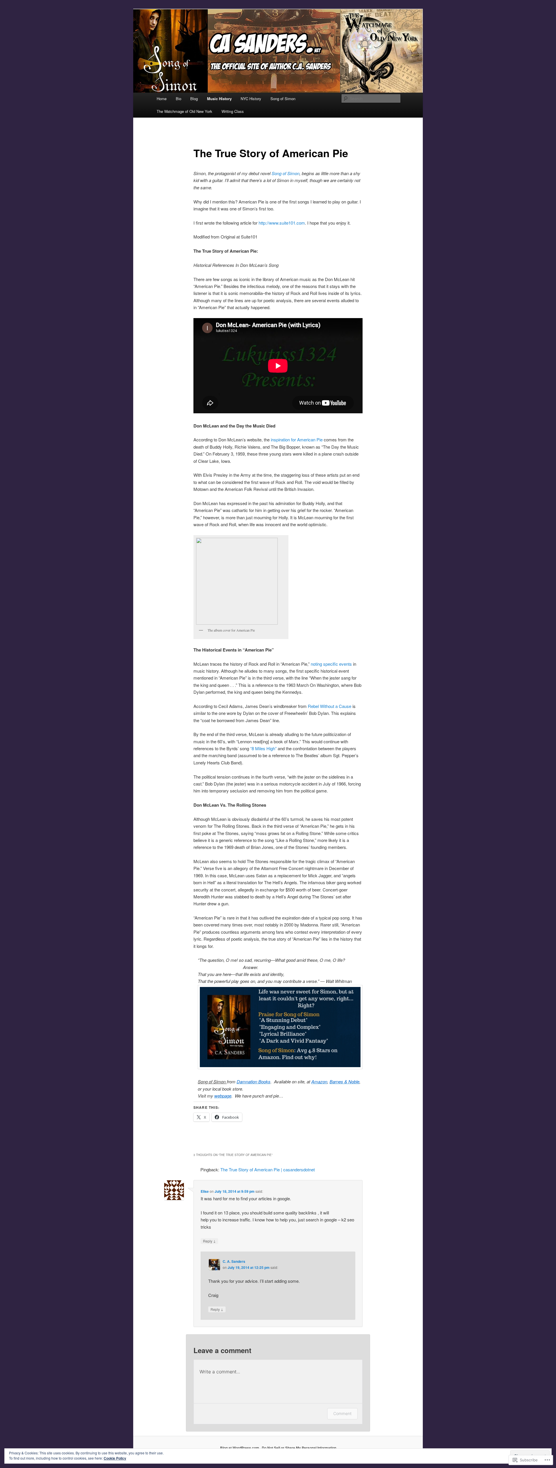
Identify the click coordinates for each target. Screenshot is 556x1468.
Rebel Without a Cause (329, 706)
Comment (342, 1413)
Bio (178, 98)
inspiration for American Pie (297, 439)
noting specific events (332, 664)
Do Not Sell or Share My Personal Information (299, 1447)
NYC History (251, 98)
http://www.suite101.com (282, 223)
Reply (209, 1240)
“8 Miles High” (263, 748)
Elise (205, 1191)
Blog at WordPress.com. (240, 1447)
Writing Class (233, 111)
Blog (194, 98)
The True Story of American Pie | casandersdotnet (267, 1169)
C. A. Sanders (234, 1261)
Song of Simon (282, 98)
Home (162, 98)
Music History (219, 98)
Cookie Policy (115, 1458)
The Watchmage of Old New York (184, 111)
